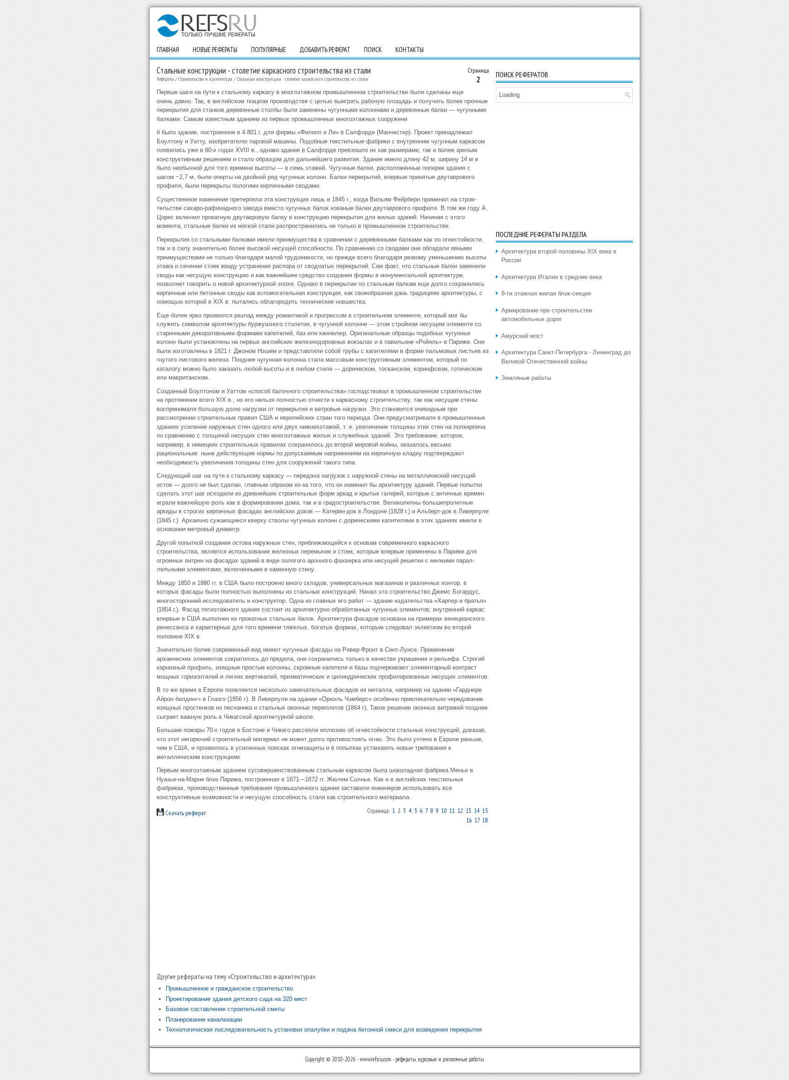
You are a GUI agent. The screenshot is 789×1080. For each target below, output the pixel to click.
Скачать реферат (185, 813)
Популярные (268, 49)
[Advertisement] (323, 898)
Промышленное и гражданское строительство (229, 988)
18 (485, 820)
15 (485, 810)
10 (444, 810)
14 (476, 810)
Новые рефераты (215, 49)
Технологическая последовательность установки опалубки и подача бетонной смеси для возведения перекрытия (324, 1029)
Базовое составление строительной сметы (225, 1009)
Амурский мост (522, 335)
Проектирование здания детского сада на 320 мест (236, 999)
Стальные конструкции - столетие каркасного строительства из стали (302, 78)
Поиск (373, 49)
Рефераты (165, 78)
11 (452, 810)
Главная (168, 49)
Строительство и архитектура (205, 78)
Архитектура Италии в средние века (551, 277)
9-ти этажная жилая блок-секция (546, 293)
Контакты (409, 49)
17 (476, 820)
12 (460, 810)
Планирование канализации (204, 1019)
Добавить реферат (325, 49)
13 (468, 810)
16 (469, 820)
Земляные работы (526, 377)
